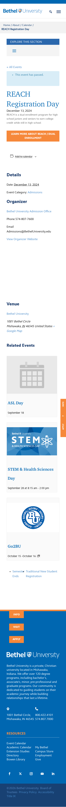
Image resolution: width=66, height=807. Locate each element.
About (16, 25)
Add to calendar (23, 157)
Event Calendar (16, 743)
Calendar (27, 25)
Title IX (11, 796)
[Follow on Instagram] (31, 774)
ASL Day (15, 403)
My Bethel (41, 747)
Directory (13, 755)
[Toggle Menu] (58, 11)
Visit (16, 627)
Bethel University (18, 314)
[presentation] (32, 375)
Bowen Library (16, 759)
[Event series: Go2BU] (38, 556)
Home (6, 25)
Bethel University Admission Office (29, 211)
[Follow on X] (20, 774)
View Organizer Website (22, 239)
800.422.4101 (44, 715)
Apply (63, 427)
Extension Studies (18, 751)
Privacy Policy (28, 792)
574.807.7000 (44, 719)
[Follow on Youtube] (42, 774)
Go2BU (14, 546)
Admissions (35, 192)
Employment (43, 755)
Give (38, 759)
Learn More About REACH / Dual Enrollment (33, 136)
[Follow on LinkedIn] (53, 774)
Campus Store (44, 751)
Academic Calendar (19, 747)
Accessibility (46, 792)
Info (16, 615)
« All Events (14, 67)
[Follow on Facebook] (9, 774)
